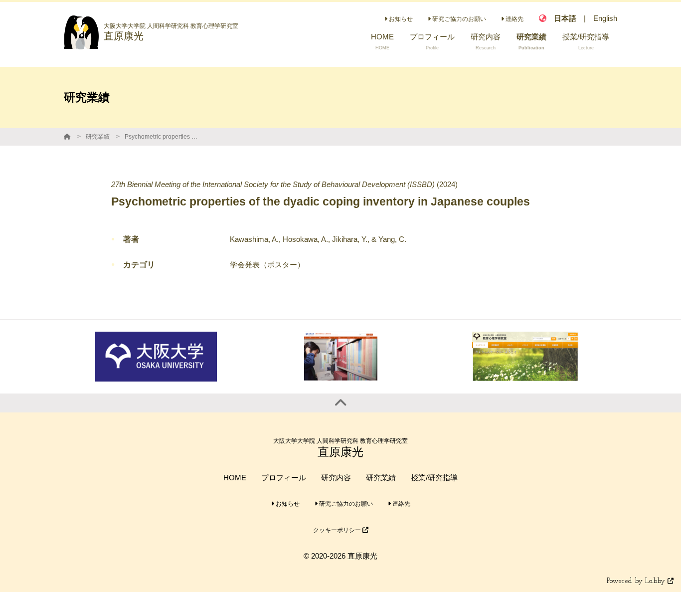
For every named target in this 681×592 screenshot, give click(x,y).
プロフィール (283, 477)
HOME (234, 477)
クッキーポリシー (337, 530)
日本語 (565, 18)
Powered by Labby (637, 581)
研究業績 (98, 136)
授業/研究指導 (434, 477)
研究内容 (336, 477)
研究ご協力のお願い (458, 18)
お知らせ (400, 18)
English (605, 18)
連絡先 (513, 18)
